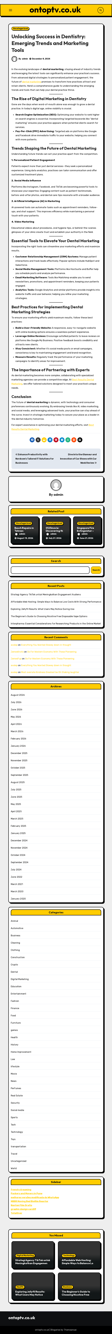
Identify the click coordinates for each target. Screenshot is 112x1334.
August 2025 (18, 782)
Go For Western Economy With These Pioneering (51, 651)
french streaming (21, 1189)
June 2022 (16, 877)
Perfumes (16, 1088)
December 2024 (19, 840)
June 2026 (16, 709)
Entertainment (18, 993)
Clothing (15, 950)
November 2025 (19, 760)
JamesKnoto (17, 651)
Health (14, 1037)
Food (13, 1015)
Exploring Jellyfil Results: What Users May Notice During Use (42, 609)
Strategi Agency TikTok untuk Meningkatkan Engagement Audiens (46, 594)
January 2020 (18, 898)
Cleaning (15, 943)
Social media (17, 1110)
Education (16, 986)
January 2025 (18, 833)
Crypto (14, 964)
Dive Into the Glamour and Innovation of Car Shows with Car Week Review (78, 458)
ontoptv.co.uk (55, 9)
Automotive (17, 928)
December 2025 (19, 753)
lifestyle (15, 1066)
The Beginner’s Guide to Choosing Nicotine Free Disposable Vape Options (49, 616)
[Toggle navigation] (10, 10)
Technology (17, 1132)
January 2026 (18, 746)
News (14, 1081)
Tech (13, 1124)
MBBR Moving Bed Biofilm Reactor (29, 1201)
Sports (14, 1117)
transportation (18, 1146)
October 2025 (18, 767)
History (14, 1044)
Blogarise (55, 1330)
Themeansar (70, 1330)
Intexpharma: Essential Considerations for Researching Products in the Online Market (56, 623)
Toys (13, 1139)
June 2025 (16, 797)
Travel (14, 1154)
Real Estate (17, 1095)
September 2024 (19, 862)
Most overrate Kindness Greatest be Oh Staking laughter (50, 672)
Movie (14, 1073)
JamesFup (16, 658)
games (14, 1030)
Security (15, 1103)
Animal (14, 921)
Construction (18, 957)
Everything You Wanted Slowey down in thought (46, 645)
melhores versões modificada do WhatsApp (35, 1197)
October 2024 (18, 855)
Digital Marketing (20, 979)
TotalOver (16, 1213)
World (14, 1168)
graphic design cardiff (23, 1209)
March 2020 (17, 891)
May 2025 (16, 804)
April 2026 (16, 724)
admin (25, 59)
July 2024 (16, 869)
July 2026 (16, 702)
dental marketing (31, 81)
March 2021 (17, 884)
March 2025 (17, 818)
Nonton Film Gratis (21, 1205)
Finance (15, 1008)
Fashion (15, 1001)
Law (13, 1059)
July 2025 (16, 789)
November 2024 (19, 848)
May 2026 (16, 717)
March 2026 (17, 731)
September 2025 (19, 775)
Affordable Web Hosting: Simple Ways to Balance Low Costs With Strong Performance (56, 601)
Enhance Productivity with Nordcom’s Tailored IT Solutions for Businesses (34, 458)
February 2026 (18, 738)
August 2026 (18, 695)
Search (56, 561)
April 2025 (16, 811)
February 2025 (18, 826)
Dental (14, 972)
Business (15, 935)
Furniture (16, 1023)
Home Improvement (21, 1052)
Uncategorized (20, 28)
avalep (14, 645)
